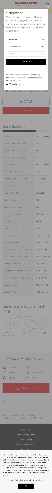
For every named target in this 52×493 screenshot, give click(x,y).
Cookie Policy (16, 84)
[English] (26, 54)
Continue (26, 62)
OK (26, 486)
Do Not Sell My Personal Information (24, 481)
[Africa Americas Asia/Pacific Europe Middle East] (26, 39)
